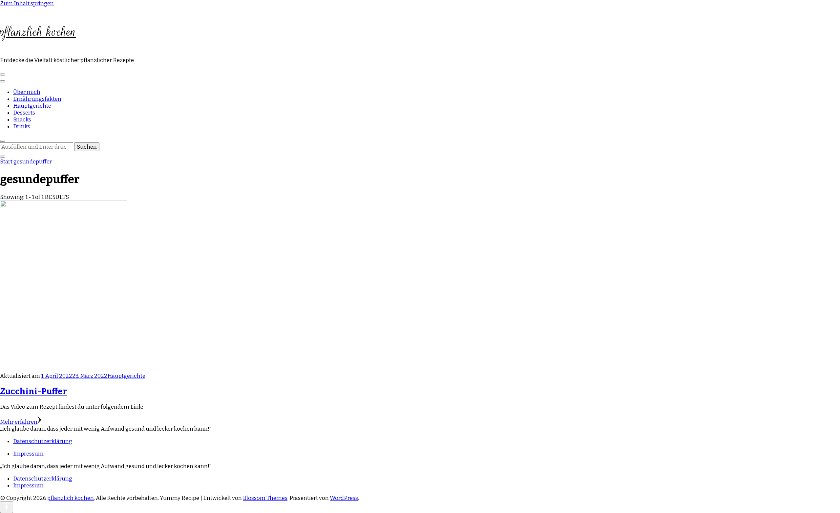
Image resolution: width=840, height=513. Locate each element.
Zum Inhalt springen (27, 3)
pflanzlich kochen (38, 32)
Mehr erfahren (18, 421)
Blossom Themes (265, 498)
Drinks (21, 126)
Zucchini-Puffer (33, 391)
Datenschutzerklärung (42, 441)
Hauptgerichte (32, 105)
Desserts (24, 112)
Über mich (26, 92)
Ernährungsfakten (37, 99)
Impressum (28, 453)
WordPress (344, 498)
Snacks (22, 119)
